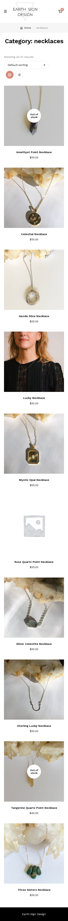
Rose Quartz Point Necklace (34, 562)
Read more (36, 141)
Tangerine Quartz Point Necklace (34, 807)
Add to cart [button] (36, 223)
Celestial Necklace (34, 234)
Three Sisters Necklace (34, 889)
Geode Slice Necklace (34, 316)
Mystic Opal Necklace (34, 480)
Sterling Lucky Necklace (34, 726)
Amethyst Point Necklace (34, 152)
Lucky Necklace (34, 398)
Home (27, 27)
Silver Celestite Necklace (34, 644)
